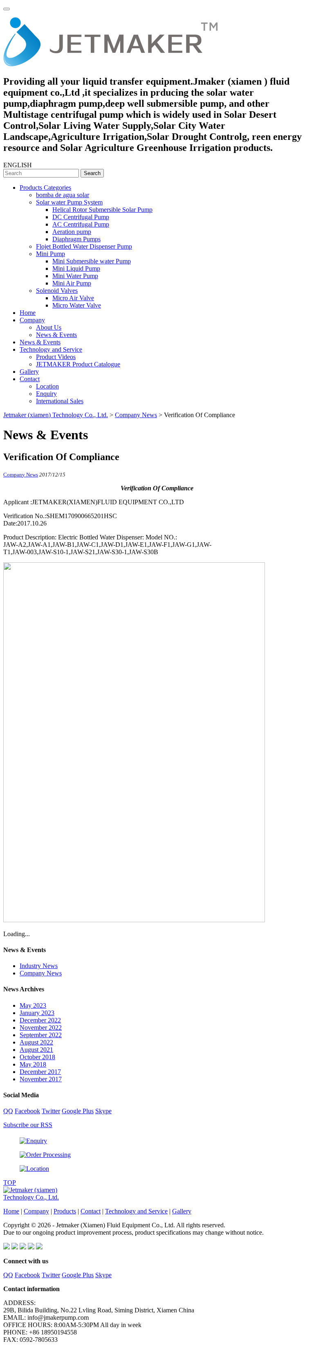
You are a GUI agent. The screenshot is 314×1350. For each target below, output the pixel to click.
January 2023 (37, 1012)
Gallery (29, 371)
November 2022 (41, 1027)
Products (65, 1211)
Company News (20, 475)
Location (47, 386)
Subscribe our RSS (27, 1124)
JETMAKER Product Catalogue (78, 364)
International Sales (59, 401)
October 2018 (37, 1056)
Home (28, 312)
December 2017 (40, 1071)
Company (32, 320)
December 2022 (40, 1020)
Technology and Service (51, 349)
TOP (9, 1182)
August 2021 (36, 1049)
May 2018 (33, 1064)
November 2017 (41, 1079)
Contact (30, 378)
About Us (48, 327)
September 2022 (41, 1034)
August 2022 (36, 1042)
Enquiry (46, 393)
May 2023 (33, 1005)
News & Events (56, 334)
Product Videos (56, 356)
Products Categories (45, 187)
